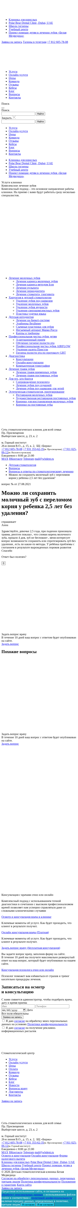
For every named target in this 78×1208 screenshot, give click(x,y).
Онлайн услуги (18, 1062)
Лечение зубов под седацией (34, 385)
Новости (14, 1085)
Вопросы (14, 94)
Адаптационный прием (30, 339)
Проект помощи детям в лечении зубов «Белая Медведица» (36, 1167)
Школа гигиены (18, 26)
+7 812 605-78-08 (57, 41)
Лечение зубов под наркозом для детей (40, 388)
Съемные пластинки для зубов (35, 326)
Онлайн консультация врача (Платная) (25, 932)
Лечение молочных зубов (24, 278)
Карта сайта (24, 1184)
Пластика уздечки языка (31, 313)
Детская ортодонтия (21, 317)
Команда (14, 81)
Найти (40, 113)
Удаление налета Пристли (32, 349)
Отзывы (14, 84)
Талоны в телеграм (34, 41)
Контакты (15, 97)
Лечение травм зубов (22, 368)
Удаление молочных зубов (32, 304)
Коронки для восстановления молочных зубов (44, 401)
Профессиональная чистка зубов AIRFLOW (43, 346)
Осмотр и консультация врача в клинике (26, 916)
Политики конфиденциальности (47, 1024)
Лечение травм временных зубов (36, 372)
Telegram (28, 458)
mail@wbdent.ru (44, 458)
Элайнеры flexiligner (28, 323)
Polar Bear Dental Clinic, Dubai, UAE (31, 22)
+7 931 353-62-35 (33, 449)
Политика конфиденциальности (41, 1181)
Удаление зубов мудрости (32, 307)
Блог (12, 91)
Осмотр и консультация (15, 1155)
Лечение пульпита (27, 287)
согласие (19, 1020)
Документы (16, 1091)
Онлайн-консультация (44, 1155)
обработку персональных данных (22, 1194)
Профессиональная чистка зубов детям (33, 336)
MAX (4, 458)
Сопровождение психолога (33, 381)
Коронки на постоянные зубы (34, 404)
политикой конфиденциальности (51, 1197)
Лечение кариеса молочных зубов (37, 281)
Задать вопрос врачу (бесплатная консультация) (30, 947)
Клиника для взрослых (23, 19)
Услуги (13, 71)
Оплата (13, 1068)
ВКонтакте (15, 458)
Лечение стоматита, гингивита (35, 294)
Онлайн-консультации (30, 362)
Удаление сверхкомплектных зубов (37, 310)
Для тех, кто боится (21, 378)
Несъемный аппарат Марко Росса (36, 330)
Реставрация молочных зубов (34, 394)
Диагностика (17, 355)
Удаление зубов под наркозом (34, 300)
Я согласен (28, 1204)
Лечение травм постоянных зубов (37, 375)
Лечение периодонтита (30, 291)
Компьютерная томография (33, 365)
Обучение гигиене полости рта (35, 342)
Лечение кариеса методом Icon (35, 284)
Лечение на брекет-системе (33, 320)
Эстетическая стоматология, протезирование (36, 391)
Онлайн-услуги (18, 74)
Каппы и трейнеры (28, 333)
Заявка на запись (11, 41)
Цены (12, 78)
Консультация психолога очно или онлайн (27, 969)
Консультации (24, 359)
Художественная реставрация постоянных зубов (46, 398)
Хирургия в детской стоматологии (30, 297)
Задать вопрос (10, 644)
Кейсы (13, 87)
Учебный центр (18, 29)
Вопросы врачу (18, 1088)
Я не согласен (45, 1204)
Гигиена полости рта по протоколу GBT (41, 352)
